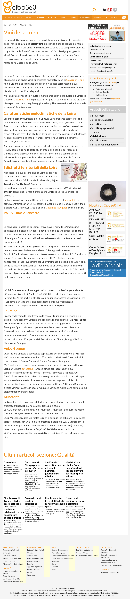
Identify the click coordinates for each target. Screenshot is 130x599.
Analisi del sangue (33, 561)
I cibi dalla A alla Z (9, 556)
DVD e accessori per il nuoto (111, 565)
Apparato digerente (34, 567)
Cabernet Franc (22, 99)
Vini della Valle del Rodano (104, 144)
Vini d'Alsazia (97, 115)
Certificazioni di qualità (99, 57)
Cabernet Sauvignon (57, 207)
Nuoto (54, 569)
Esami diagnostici (33, 569)
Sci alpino (55, 561)
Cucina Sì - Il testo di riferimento (108, 551)
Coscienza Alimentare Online (87, 556)
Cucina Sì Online (82, 553)
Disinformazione (9, 561)
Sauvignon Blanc (75, 79)
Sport (29, 17)
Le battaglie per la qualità (100, 46)
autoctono (27, 368)
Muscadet (69, 199)
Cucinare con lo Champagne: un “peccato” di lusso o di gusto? (34, 466)
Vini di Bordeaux (99, 124)
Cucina (52, 17)
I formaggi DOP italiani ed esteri (103, 64)
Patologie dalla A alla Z (35, 550)
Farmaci (30, 572)
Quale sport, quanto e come (62, 558)
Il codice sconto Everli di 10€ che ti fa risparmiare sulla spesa (55, 502)
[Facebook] (115, 10)
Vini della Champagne (101, 119)
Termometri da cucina (109, 560)
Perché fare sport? (58, 553)
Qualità (85, 17)
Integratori (31, 575)
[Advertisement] (107, 164)
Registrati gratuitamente (85, 550)
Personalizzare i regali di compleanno (33, 501)
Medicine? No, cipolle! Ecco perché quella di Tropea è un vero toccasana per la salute (74, 469)
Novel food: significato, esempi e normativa (75, 501)
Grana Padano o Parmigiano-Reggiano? (97, 250)
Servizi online (68, 17)
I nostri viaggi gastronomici (101, 71)
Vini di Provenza (98, 140)
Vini (30, 25)
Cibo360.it (13, 25)
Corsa (54, 564)
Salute (40, 17)
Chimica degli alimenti (11, 550)
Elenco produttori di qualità (13, 582)
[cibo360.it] (19, 13)
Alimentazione (13, 17)
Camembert (10, 462)
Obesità (30, 553)
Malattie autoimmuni (35, 558)
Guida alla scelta (97, 49)
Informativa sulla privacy (110, 572)
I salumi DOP (95, 60)
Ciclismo (55, 567)
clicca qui (112, 82)
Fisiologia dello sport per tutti (63, 556)
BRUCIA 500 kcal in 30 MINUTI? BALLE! (96, 227)
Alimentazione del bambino (13, 558)
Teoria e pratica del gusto (100, 53)
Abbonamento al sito (108, 563)
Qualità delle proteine (96, 237)
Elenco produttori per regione (102, 67)
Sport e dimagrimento (60, 550)
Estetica (30, 564)
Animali (98, 17)
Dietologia (7, 553)
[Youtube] (107, 10)
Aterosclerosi (32, 556)
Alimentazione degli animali (13, 564)
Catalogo (112, 17)
